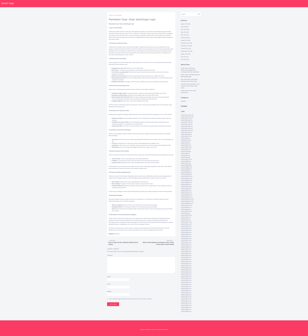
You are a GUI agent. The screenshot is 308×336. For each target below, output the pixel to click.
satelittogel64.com (186, 288)
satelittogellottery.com (187, 199)
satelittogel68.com (186, 294)
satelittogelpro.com (186, 182)
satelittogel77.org (186, 163)
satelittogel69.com (186, 296)
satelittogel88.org (186, 161)
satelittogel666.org (186, 174)
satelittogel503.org (186, 211)
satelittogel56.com (186, 253)
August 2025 (184, 54)
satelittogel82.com (186, 257)
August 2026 (184, 24)
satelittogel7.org (185, 149)
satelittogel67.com (186, 292)
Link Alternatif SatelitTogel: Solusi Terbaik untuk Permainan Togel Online (190, 86)
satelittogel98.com (186, 248)
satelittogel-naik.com (187, 128)
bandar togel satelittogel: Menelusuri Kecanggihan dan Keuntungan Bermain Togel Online (190, 70)
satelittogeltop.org (186, 147)
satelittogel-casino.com (187, 115)
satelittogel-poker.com (187, 117)
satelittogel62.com (186, 224)
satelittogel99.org (186, 171)
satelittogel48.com (186, 234)
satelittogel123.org (186, 159)
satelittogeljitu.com (186, 178)
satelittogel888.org (186, 169)
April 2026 (183, 35)
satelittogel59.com (186, 255)
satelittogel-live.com (186, 119)
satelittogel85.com (186, 230)
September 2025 (185, 51)
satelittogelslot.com (186, 196)
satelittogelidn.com (186, 184)
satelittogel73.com (186, 302)
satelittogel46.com (186, 261)
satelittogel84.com (186, 251)
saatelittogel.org (185, 157)
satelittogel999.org (186, 172)
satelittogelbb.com (186, 209)
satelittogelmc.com (186, 192)
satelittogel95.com (186, 238)
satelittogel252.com (186, 223)
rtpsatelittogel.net (186, 151)
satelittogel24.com (186, 244)
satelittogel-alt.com (186, 132)
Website (109, 291)
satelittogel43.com (186, 276)
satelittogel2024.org (186, 176)
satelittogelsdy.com (186, 188)
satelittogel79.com (186, 305)
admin (120, 15)
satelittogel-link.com (186, 124)
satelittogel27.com (186, 221)
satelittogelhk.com (186, 190)
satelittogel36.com (186, 232)
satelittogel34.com (186, 267)
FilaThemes (165, 329)
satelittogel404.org (186, 134)
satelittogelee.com (186, 207)
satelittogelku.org (186, 144)
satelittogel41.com (186, 228)
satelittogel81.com (186, 309)
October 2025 (184, 48)
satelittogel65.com (186, 290)
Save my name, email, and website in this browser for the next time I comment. (130, 299)
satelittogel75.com (186, 303)
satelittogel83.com (186, 311)
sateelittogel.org (185, 213)
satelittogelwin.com (186, 186)
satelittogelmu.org (186, 146)
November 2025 (185, 46)
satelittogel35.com (186, 246)
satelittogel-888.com (187, 120)
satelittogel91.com (186, 259)
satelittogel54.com (186, 280)
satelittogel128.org (186, 136)
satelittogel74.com (186, 226)
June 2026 (183, 29)
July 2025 (183, 56)
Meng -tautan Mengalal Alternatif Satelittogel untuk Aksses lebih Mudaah (158, 242)
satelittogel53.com (186, 278)
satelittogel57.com (186, 282)
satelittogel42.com (186, 275)
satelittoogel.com (186, 217)
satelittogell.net (185, 153)
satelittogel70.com (186, 298)
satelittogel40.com (186, 273)
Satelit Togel (7, 3)
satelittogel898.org (186, 165)
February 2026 (185, 37)
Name (109, 276)
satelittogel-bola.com (187, 126)
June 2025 (183, 59)
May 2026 (183, 32)
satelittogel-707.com (187, 122)
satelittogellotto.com (187, 198)
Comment (110, 255)
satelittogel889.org (186, 167)
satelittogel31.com (186, 265)
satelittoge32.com (186, 250)
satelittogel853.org (186, 215)
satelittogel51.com (186, 236)
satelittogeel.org (185, 142)
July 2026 (183, 26)
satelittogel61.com (186, 284)
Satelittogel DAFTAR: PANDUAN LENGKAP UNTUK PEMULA (123, 242)
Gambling (116, 234)
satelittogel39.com (186, 271)
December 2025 (185, 43)
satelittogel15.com (186, 240)
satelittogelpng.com (186, 194)
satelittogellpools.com (187, 201)
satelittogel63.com (186, 286)
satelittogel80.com (186, 307)
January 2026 (184, 40)
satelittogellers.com (186, 205)
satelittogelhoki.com (186, 180)
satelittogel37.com (186, 263)
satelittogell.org (185, 138)
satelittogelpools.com (187, 203)
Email (109, 284)
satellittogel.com (185, 219)
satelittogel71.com (186, 300)
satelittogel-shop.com (187, 130)
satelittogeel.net (185, 155)
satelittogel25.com (186, 242)
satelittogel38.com (186, 269)
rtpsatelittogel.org (186, 140)
